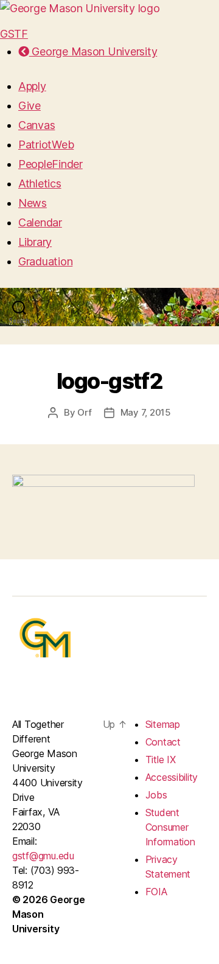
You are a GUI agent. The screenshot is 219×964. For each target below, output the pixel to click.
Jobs (156, 795)
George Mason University (93, 51)
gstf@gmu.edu (43, 856)
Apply (32, 86)
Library (35, 242)
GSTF (14, 33)
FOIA (156, 891)
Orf (84, 412)
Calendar (40, 222)
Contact (163, 742)
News (32, 203)
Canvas (36, 125)
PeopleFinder (50, 164)
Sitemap (162, 724)
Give (29, 105)
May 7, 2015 (145, 412)
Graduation (45, 261)
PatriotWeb (46, 144)
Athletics (39, 183)
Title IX (160, 759)
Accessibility (171, 777)
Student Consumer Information (170, 827)
